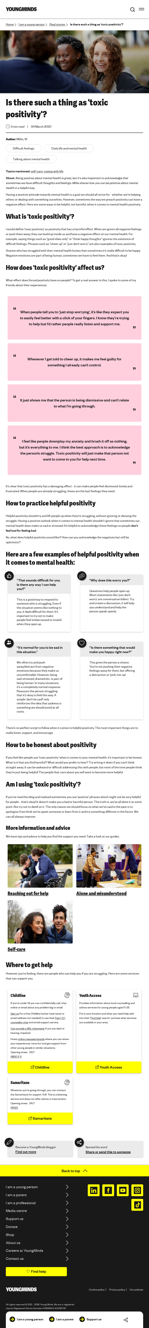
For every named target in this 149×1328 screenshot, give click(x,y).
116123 (14, 1107)
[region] (74, 385)
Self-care (16, 949)
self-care (37, 171)
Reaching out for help (28, 893)
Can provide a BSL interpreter (28, 1028)
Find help (95, 1017)
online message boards (31, 1039)
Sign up (15, 1013)
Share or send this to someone (108, 1152)
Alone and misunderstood (101, 893)
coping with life (53, 171)
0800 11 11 (16, 1056)
